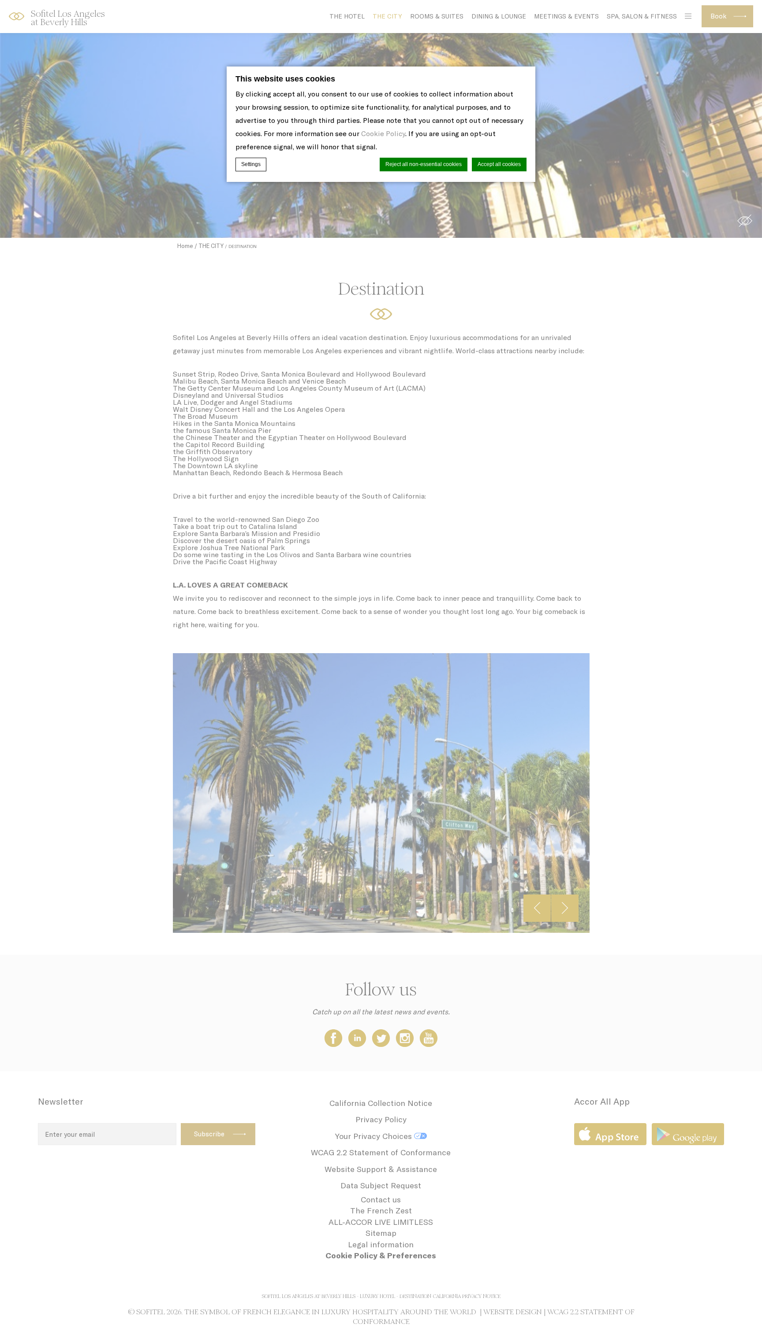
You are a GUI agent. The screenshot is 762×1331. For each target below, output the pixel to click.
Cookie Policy (383, 133)
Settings (251, 164)
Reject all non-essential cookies (423, 164)
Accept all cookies (499, 164)
